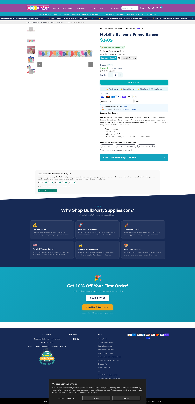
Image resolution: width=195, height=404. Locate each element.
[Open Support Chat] (157, 8)
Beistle (110, 65)
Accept (96, 398)
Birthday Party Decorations (56, 22)
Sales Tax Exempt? (148, 14)
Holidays (92, 8)
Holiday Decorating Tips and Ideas (110, 357)
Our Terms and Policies (106, 353)
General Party (68, 8)
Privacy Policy (92, 392)
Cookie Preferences (105, 346)
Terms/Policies (120, 14)
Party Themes (113, 8)
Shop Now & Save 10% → (97, 307)
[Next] (31, 71)
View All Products (104, 367)
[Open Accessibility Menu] (153, 8)
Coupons (65, 14)
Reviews (48, 14)
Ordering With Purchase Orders (109, 378)
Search (144, 8)
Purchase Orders (133, 14)
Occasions (81, 8)
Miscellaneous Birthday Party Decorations (116, 150)
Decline (126, 398)
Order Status (109, 14)
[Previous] (31, 29)
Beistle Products (107, 146)
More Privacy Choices (105, 342)
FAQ (99, 371)
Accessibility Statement (106, 349)
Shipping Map (75, 14)
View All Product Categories (108, 375)
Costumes (55, 8)
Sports (101, 8)
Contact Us (56, 14)
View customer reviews (47, 191)
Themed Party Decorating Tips (108, 360)
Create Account (96, 14)
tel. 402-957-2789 (47, 342)
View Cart (85, 14)
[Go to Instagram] (74, 339)
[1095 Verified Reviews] (47, 365)
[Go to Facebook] (71, 339)
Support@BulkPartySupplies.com (47, 339)
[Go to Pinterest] (78, 339)
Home (41, 14)
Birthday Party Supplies (39, 22)
